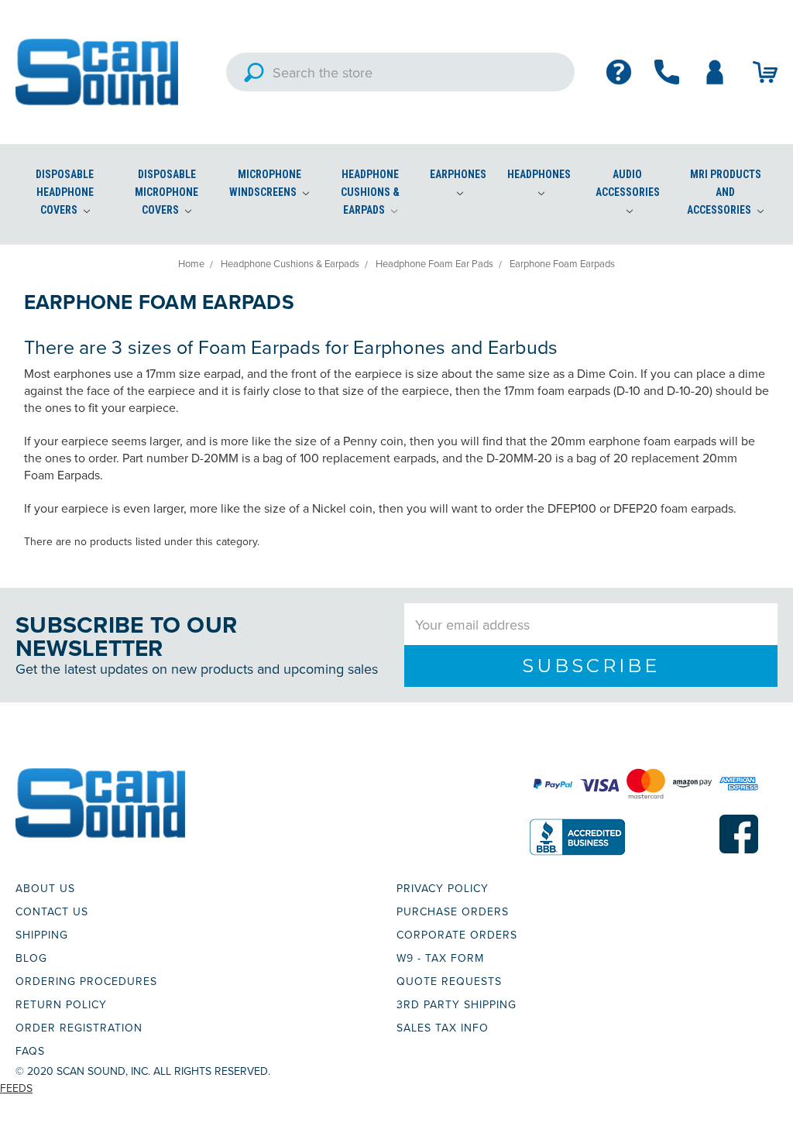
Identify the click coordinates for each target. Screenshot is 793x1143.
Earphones (458, 174)
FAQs (30, 1051)
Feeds (16, 1088)
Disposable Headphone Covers (65, 192)
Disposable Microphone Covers (166, 192)
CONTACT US (51, 911)
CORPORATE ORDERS (456, 934)
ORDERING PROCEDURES (86, 981)
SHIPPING (41, 934)
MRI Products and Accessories (724, 192)
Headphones (539, 174)
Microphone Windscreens (265, 183)
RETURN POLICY (61, 1004)
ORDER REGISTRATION (78, 1027)
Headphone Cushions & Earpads (370, 192)
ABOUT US (45, 888)
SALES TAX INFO (442, 1027)
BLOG (31, 958)
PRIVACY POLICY (442, 888)
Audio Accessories (628, 183)
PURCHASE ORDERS (452, 911)
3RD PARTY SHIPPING (456, 1004)
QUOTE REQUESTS (449, 981)
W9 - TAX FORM (440, 958)
